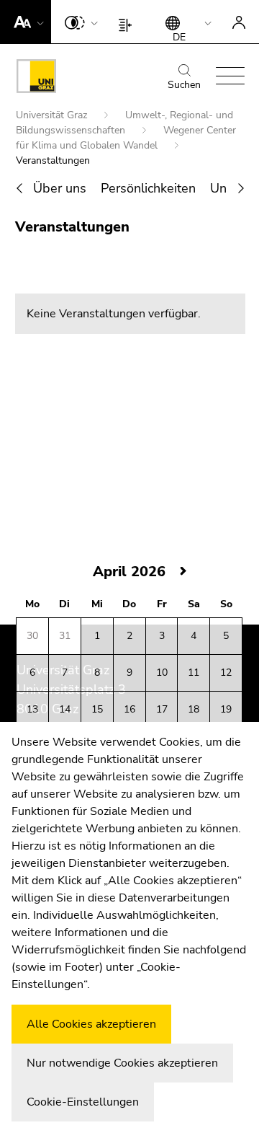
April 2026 (129, 571)
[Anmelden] (239, 21)
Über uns (59, 188)
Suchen (184, 85)
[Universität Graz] (36, 78)
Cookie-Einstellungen (83, 1102)
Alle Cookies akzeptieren (91, 1024)
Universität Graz (53, 115)
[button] (25, 21)
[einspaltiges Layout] (128, 21)
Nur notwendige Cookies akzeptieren (122, 1063)
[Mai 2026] (183, 571)
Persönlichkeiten (148, 188)
